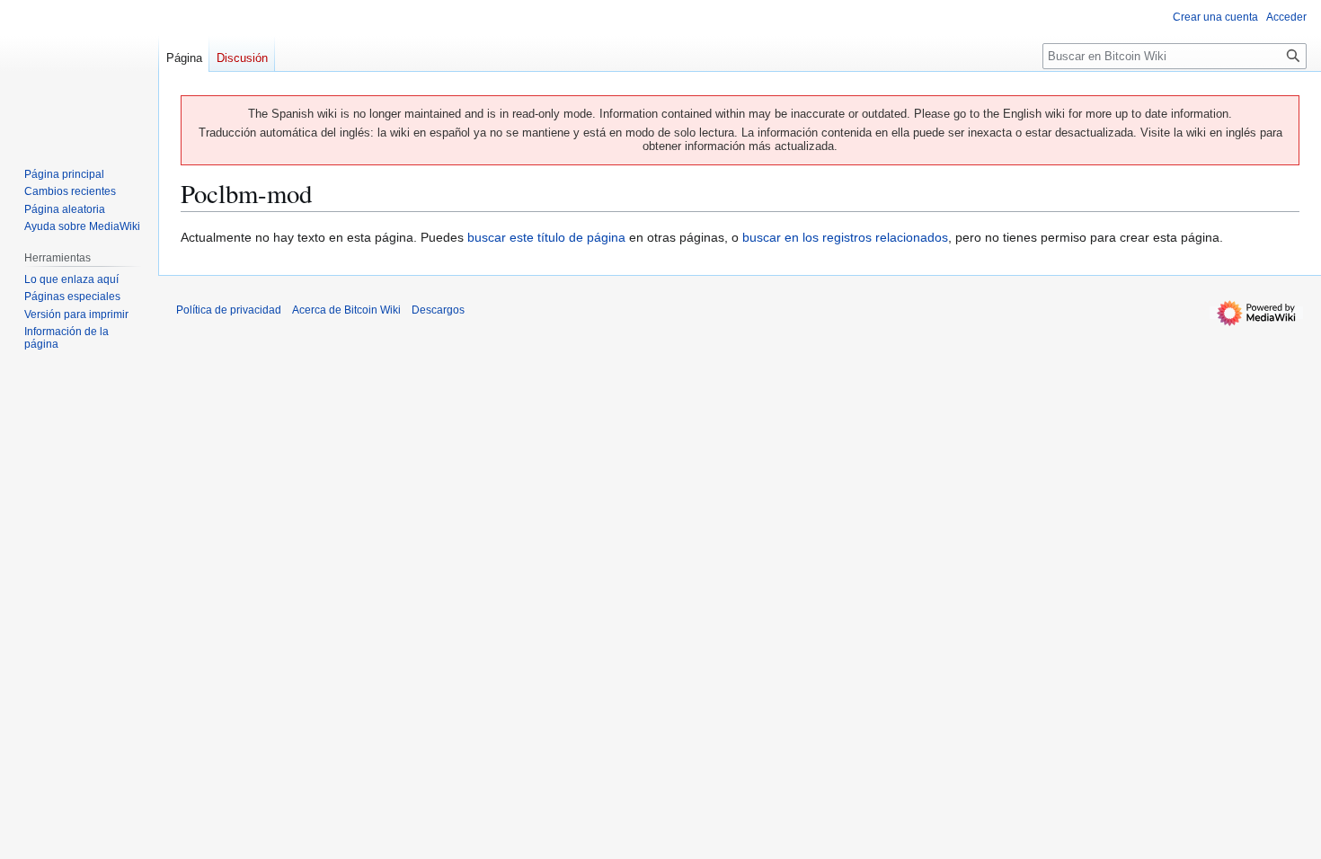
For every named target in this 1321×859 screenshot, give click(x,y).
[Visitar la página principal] (79, 72)
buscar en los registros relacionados (845, 237)
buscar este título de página (546, 237)
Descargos (438, 310)
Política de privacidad (228, 310)
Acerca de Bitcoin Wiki (346, 310)
